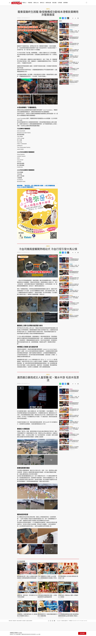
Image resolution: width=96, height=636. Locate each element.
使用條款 (24, 620)
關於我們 (10, 620)
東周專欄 (65, 2)
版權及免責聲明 (29, 620)
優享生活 (42, 2)
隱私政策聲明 (19, 620)
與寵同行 (48, 8)
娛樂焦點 (70, 23)
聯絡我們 (14, 620)
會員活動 (54, 2)
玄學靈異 (60, 2)
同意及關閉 (82, 633)
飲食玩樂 (70, 61)
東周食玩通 (48, 2)
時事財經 (30, 2)
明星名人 (24, 2)
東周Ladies (36, 2)
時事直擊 (70, 29)
